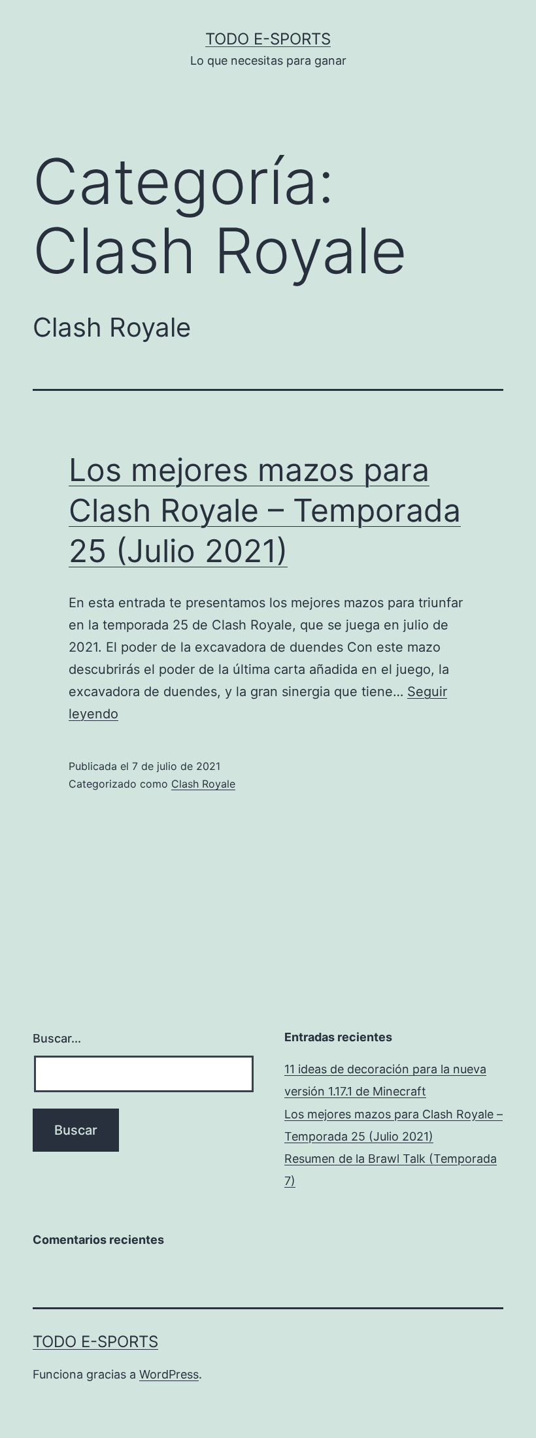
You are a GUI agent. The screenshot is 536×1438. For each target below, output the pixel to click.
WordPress (169, 1374)
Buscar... (57, 1038)
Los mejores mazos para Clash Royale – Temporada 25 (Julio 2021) (265, 510)
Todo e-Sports (268, 38)
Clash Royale (203, 783)
